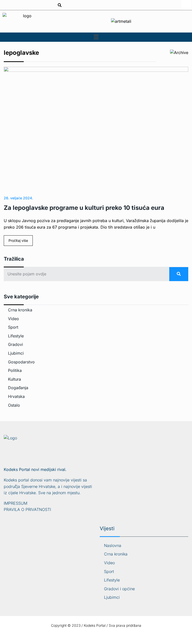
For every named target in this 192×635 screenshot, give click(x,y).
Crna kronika (20, 309)
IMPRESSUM (15, 503)
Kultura (14, 379)
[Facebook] (186, 5)
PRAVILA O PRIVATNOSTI (27, 509)
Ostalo (14, 405)
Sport (13, 327)
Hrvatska (16, 396)
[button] (96, 37)
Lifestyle (16, 335)
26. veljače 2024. (18, 198)
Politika (15, 370)
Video (13, 318)
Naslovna (112, 545)
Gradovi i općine (119, 588)
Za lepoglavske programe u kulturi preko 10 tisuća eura (84, 207)
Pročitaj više (18, 240)
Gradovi (15, 344)
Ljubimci (16, 353)
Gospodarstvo (21, 361)
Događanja (18, 387)
